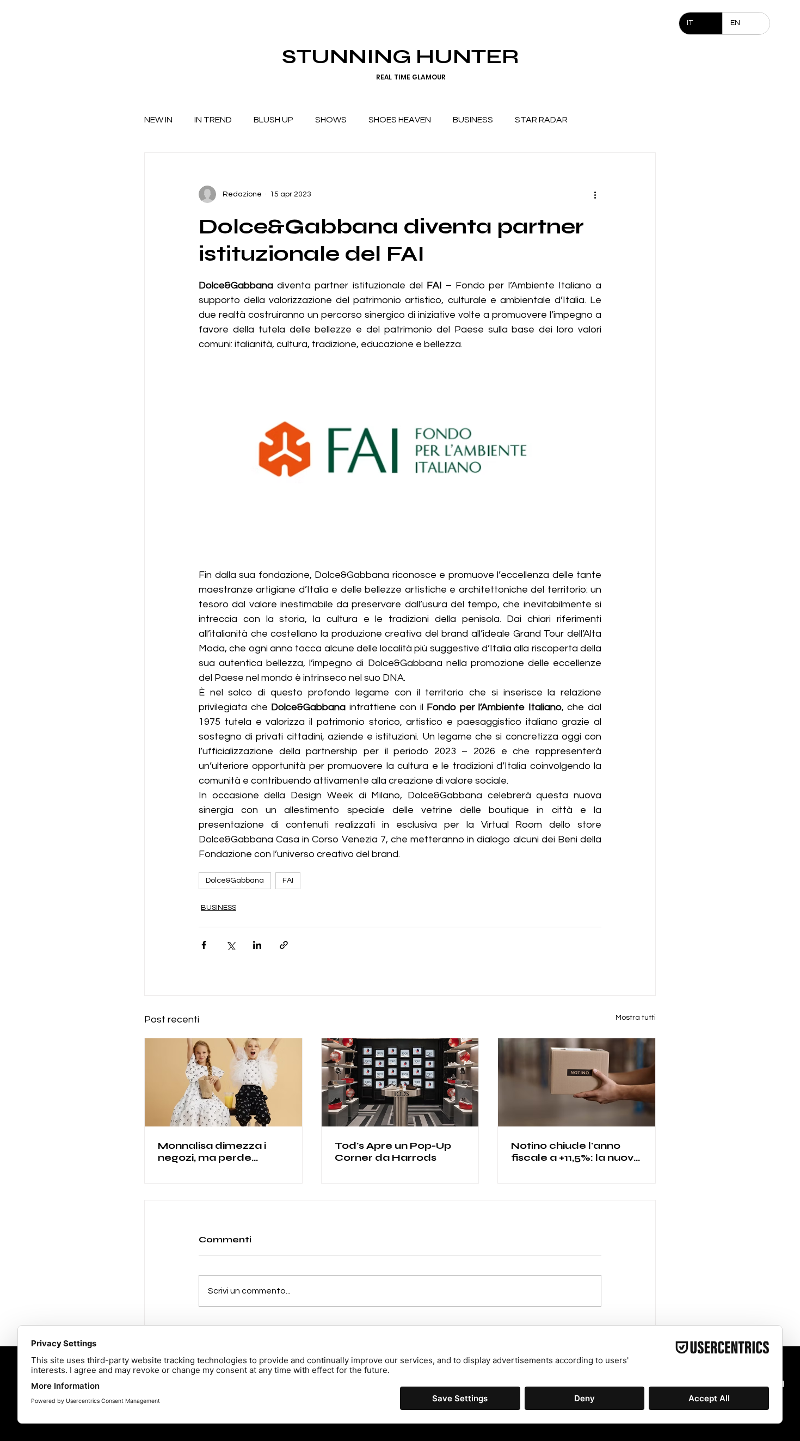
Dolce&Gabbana (235, 880)
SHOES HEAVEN (399, 119)
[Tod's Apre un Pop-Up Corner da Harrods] (400, 1082)
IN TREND (213, 119)
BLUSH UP (273, 119)
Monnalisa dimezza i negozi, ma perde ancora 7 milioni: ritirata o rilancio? (220, 1151)
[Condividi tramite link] (284, 945)
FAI (287, 880)
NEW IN (158, 119)
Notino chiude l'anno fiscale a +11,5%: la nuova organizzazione (576, 1151)
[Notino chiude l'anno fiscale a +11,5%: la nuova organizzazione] (576, 1082)
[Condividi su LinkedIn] (257, 945)
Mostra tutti (636, 1017)
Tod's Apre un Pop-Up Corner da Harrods (393, 1151)
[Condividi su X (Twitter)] (230, 945)
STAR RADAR (541, 119)
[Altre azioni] (594, 194)
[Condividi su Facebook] (204, 945)
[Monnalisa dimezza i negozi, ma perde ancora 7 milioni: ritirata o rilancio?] (223, 1082)
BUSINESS (473, 119)
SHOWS (331, 119)
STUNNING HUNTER (400, 56)
